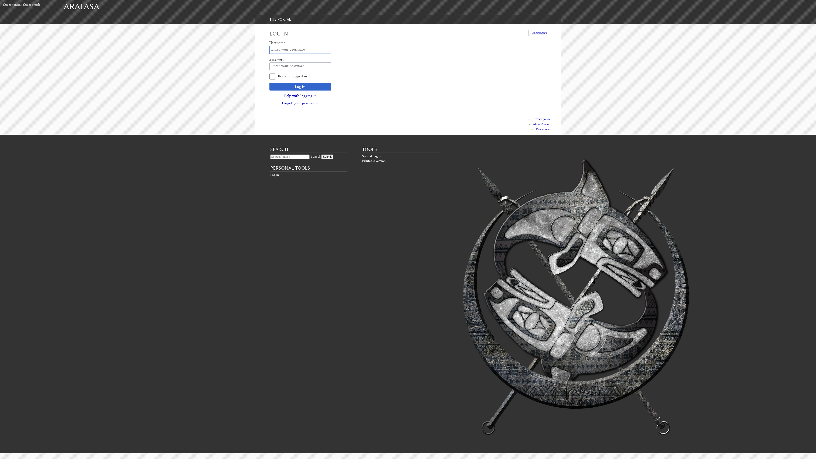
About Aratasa (541, 124)
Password (276, 59)
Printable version (374, 161)
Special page (539, 32)
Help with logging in (300, 96)
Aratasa (81, 6)
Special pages (371, 156)
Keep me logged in (292, 76)
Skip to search (31, 5)
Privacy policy (541, 119)
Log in (300, 87)
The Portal (280, 19)
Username (277, 43)
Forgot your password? (300, 103)
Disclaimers (543, 129)
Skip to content (12, 5)
